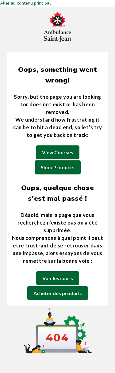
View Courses (57, 152)
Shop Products (58, 167)
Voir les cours (57, 278)
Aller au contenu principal (25, 3)
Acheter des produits (57, 293)
